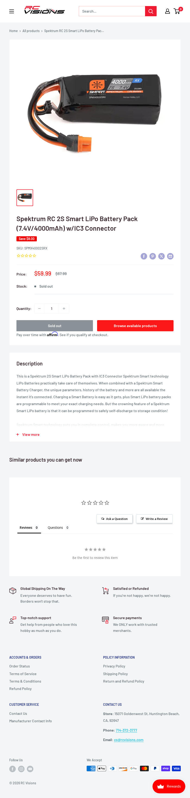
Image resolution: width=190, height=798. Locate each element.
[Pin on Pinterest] (152, 255)
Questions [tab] (55, 527)
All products (31, 31)
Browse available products (135, 325)
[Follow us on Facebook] (12, 769)
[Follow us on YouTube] (30, 769)
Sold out (54, 325)
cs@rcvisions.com (128, 739)
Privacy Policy (114, 666)
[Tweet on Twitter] (161, 255)
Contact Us (18, 713)
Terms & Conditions (25, 681)
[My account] (167, 11)
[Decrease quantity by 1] (39, 308)
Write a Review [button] (157, 519)
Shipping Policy (115, 673)
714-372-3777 (126, 730)
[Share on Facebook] (144, 255)
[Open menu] (11, 11)
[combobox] (112, 11)
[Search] (151, 11)
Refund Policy (20, 688)
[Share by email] (170, 255)
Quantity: (24, 308)
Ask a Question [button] (117, 519)
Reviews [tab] (26, 527)
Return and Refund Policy (123, 681)
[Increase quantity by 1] (64, 308)
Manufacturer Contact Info (30, 721)
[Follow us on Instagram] (21, 769)
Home (13, 31)
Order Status (19, 666)
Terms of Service (23, 673)
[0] (177, 11)
